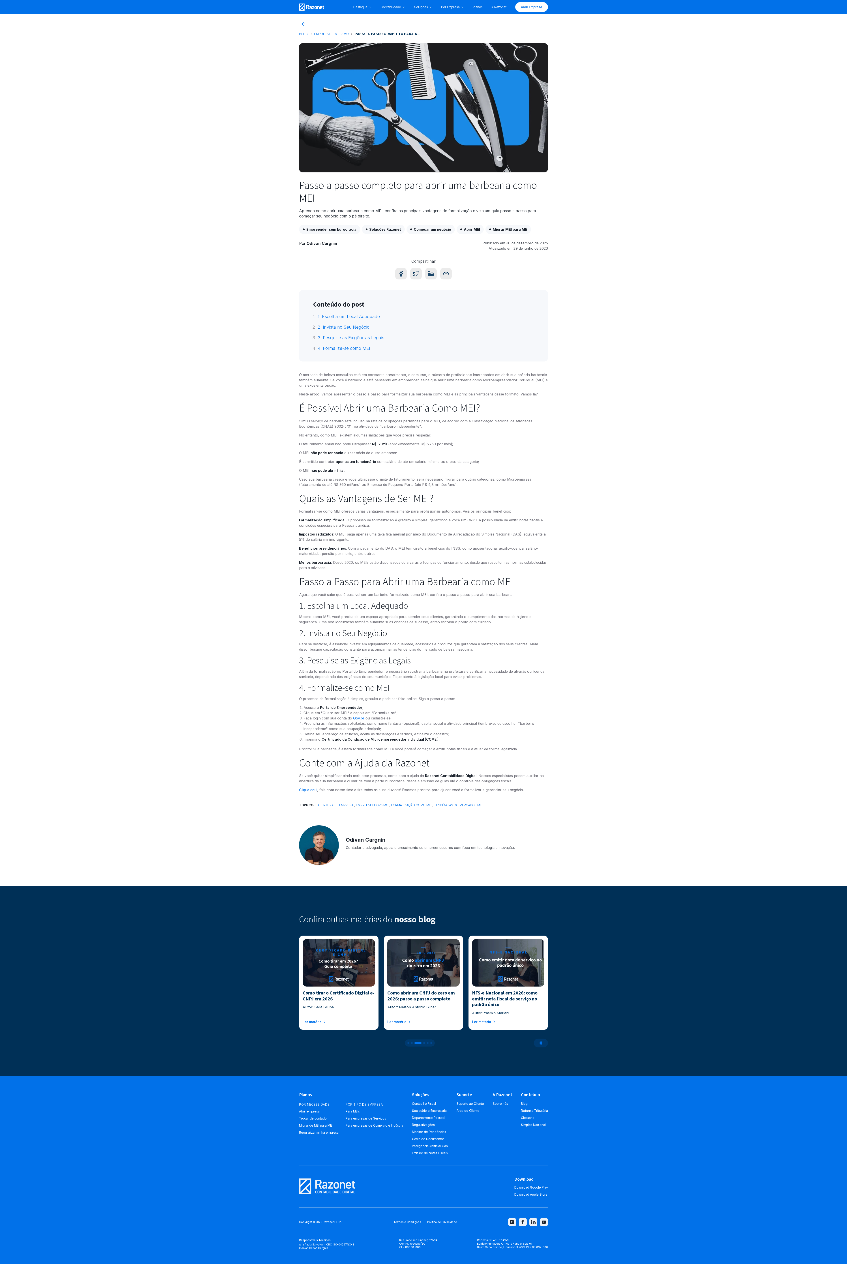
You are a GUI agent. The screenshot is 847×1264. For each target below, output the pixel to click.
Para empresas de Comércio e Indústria (374, 1125)
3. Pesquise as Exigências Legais (351, 337)
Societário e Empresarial (429, 1110)
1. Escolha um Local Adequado (349, 316)
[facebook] (523, 1222)
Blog (303, 34)
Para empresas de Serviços (366, 1118)
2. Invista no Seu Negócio (343, 327)
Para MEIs (353, 1111)
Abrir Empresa (531, 7)
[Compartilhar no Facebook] (401, 273)
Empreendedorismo (331, 34)
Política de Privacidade (442, 1222)
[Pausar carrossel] (541, 1043)
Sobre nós (500, 1103)
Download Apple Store (530, 1194)
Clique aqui (308, 790)
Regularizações (423, 1125)
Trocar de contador (313, 1118)
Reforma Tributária (534, 1110)
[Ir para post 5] (428, 1043)
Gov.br (358, 718)
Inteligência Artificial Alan (430, 1146)
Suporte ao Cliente (470, 1103)
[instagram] (512, 1222)
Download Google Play (531, 1187)
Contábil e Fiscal (424, 1103)
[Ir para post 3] (415, 1043)
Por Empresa (450, 7)
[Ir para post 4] (421, 1043)
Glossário (527, 1118)
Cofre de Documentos (428, 1139)
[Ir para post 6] (431, 1043)
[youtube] (544, 1222)
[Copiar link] (446, 273)
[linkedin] (533, 1222)
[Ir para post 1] (408, 1043)
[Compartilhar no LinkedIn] (431, 273)
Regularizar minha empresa (319, 1132)
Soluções (421, 7)
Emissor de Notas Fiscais (430, 1153)
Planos (478, 7)
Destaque (360, 7)
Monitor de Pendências (429, 1132)
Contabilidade (391, 7)
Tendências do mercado (454, 805)
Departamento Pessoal (428, 1118)
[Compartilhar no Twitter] (416, 273)
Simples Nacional (533, 1125)
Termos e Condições (407, 1222)
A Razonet (498, 7)
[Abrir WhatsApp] (836, 1253)
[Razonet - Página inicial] (311, 7)
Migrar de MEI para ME (315, 1125)
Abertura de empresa (335, 805)
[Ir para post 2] (412, 1043)
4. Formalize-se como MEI (344, 348)
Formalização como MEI (411, 805)
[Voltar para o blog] (303, 23)
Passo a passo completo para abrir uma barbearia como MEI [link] (388, 34)
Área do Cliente (468, 1110)
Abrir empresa (309, 1111)
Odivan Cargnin (322, 243)
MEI (479, 805)
